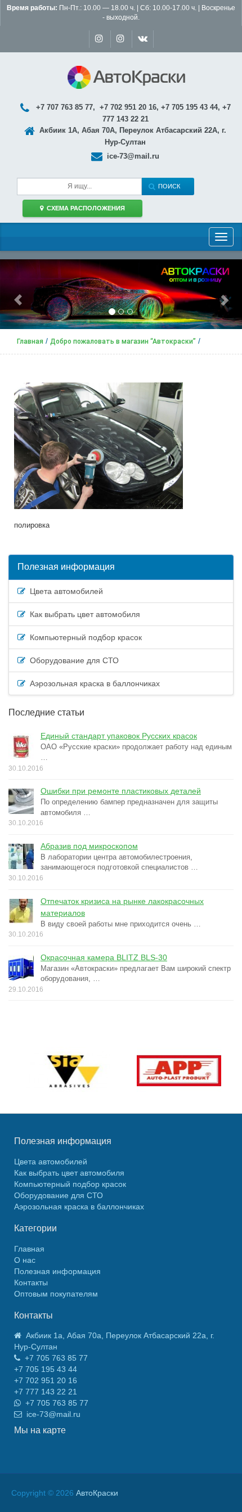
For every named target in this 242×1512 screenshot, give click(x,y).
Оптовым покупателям (56, 1293)
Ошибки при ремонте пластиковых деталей (121, 790)
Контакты (31, 1282)
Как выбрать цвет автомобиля (82, 614)
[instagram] (99, 39)
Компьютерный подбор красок (83, 637)
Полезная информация (66, 567)
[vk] (142, 39)
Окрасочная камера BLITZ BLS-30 (104, 957)
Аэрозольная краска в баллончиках (92, 683)
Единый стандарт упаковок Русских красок (119, 735)
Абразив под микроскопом (89, 846)
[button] (18, 294)
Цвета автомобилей (64, 591)
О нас (24, 1260)
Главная (29, 1248)
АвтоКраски (97, 1492)
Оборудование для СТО (72, 660)
